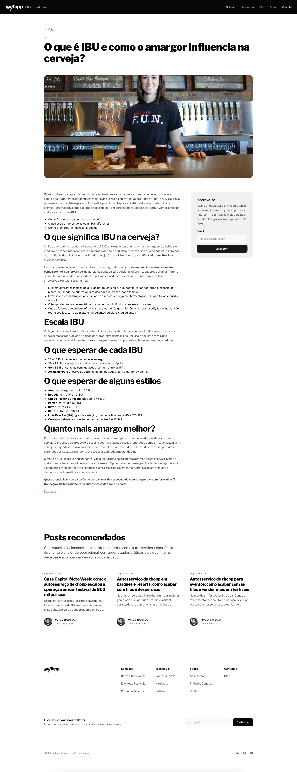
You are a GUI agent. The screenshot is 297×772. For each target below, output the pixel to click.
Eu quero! (50, 491)
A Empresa (197, 676)
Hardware (161, 683)
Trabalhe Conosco (201, 683)
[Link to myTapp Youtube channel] (251, 753)
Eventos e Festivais (133, 683)
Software (161, 691)
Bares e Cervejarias (133, 676)
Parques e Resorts (132, 691)
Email (200, 231)
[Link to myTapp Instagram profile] (244, 753)
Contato (287, 7)
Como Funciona (165, 676)
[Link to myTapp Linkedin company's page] (237, 753)
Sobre (273, 7)
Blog (262, 7)
